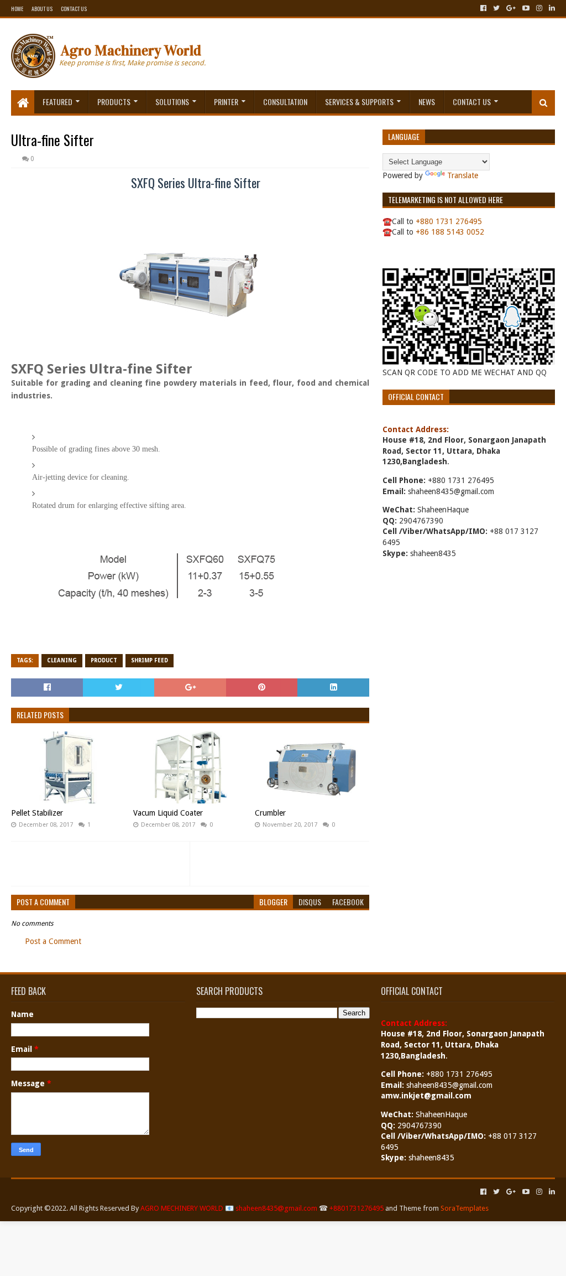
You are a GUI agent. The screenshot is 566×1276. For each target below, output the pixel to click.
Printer (226, 101)
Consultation (285, 101)
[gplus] (511, 8)
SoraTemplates (465, 1208)
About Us (42, 8)
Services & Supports (359, 101)
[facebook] (483, 8)
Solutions (172, 101)
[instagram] (539, 8)
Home (17, 8)
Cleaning (62, 660)
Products (113, 101)
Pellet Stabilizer (37, 812)
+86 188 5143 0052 (450, 231)
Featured (57, 101)
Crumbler (270, 812)
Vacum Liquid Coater (168, 812)
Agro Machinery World (131, 50)
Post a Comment (53, 941)
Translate (462, 175)
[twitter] (496, 8)
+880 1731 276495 (449, 221)
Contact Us (74, 8)
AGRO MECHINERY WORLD (181, 1208)
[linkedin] (551, 8)
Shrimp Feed (149, 660)
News (426, 101)
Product (104, 660)
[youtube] (526, 8)
